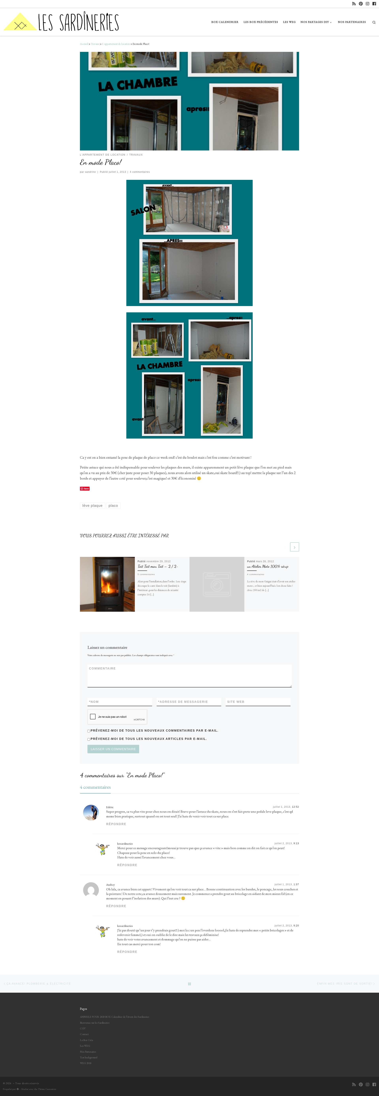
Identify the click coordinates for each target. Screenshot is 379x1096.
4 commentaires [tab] (95, 787)
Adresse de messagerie (183, 701)
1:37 (296, 884)
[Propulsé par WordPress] (18, 1089)
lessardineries (125, 843)
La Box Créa (86, 1040)
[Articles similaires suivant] (294, 546)
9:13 (296, 843)
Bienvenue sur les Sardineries (94, 1022)
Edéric (110, 807)
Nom (94, 701)
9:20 (296, 925)
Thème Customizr (47, 1089)
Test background (88, 1057)
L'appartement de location (116, 44)
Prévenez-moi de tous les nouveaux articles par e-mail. (149, 738)
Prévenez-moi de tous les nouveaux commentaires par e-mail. (155, 730)
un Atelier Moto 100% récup (267, 566)
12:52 (295, 807)
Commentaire (102, 668)
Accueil (84, 44)
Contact (84, 1034)
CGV (83, 1028)
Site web (236, 701)
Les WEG (85, 1045)
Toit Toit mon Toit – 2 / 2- (158, 566)
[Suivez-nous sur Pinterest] (361, 4)
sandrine (90, 172)
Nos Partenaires (88, 1051)
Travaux (95, 44)
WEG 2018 (85, 1063)
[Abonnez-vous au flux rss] (354, 4)
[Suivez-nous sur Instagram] (367, 4)
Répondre (116, 824)
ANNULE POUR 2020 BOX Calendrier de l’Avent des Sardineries (114, 1017)
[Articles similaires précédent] (285, 546)
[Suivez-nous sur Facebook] (374, 4)
